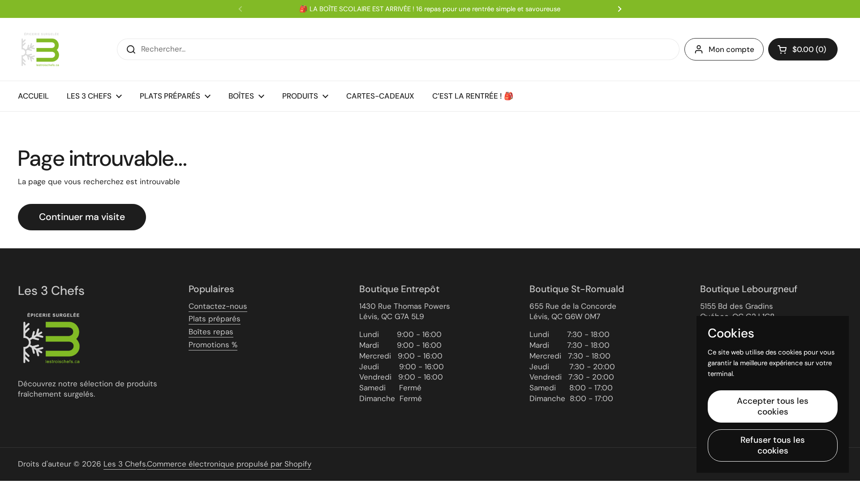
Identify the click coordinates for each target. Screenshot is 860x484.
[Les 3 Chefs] (40, 49)
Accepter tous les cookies (772, 406)
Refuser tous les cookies (772, 445)
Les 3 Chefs (124, 464)
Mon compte (731, 49)
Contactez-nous (218, 306)
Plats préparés (215, 319)
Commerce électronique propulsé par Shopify (229, 464)
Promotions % (213, 345)
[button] (803, 49)
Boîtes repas (211, 332)
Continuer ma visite (82, 217)
